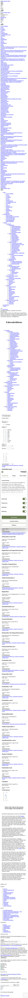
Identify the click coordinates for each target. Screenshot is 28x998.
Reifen (8, 394)
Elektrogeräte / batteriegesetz (9, 898)
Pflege (8, 390)
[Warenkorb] (2, 11)
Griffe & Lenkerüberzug (12, 403)
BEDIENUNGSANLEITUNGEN (10, 912)
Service (4, 924)
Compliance (5, 904)
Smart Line (9, 381)
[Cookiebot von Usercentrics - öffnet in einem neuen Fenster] (20, 472)
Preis (3, 444)
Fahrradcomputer (11, 365)
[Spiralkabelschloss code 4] (14, 737)
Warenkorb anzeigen (5, 995)
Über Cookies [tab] (23, 475)
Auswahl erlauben (14, 521)
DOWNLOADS (6, 914)
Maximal (7, 448)
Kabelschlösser (14, 240)
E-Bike (20, 848)
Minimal (7, 445)
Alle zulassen (14, 517)
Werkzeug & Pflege (9, 386)
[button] (4, 192)
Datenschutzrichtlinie (5, 945)
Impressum (5, 903)
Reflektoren (13, 231)
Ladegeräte (9, 409)
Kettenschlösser (14, 238)
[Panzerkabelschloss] (14, 616)
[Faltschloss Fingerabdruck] (14, 561)
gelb (8, 432)
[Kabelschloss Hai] (14, 657)
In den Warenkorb (5, 531)
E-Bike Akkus (10, 407)
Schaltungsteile (10, 399)
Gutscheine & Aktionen (8, 892)
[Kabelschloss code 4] (14, 697)
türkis (9, 441)
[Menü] (2, 3)
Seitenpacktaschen (15, 246)
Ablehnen (14, 525)
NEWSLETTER (7, 931)
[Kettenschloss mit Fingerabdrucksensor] (14, 630)
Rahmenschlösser (15, 237)
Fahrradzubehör (6, 928)
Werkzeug (9, 387)
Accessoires (7, 330)
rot (8, 439)
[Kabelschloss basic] (14, 765)
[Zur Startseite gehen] (5, 1)
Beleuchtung (10, 331)
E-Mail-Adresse (4, 941)
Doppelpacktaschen (15, 245)
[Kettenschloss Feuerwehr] (14, 534)
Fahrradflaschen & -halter (12, 372)
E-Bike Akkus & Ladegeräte (11, 406)
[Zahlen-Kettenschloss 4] (14, 575)
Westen (13, 271)
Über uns (5, 888)
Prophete (8, 424)
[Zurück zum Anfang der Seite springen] (2, 987)
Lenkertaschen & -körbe (16, 243)
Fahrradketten (10, 398)
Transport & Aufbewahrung (11, 382)
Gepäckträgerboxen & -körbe (17, 244)
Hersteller (4, 422)
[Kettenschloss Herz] (14, 671)
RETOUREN (6, 918)
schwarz (9, 440)
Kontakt (5, 895)
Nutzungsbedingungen (16, 945)
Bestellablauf (6, 896)
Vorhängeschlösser (15, 239)
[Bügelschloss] (14, 589)
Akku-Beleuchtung (15, 228)
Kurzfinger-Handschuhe (16, 261)
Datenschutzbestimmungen (12, 948)
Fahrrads (22, 816)
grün (9, 435)
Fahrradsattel (10, 404)
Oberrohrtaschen (15, 248)
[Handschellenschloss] (14, 711)
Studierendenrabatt (7, 893)
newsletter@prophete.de (6, 955)
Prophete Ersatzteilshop (8, 920)
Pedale (8, 396)
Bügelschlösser (14, 236)
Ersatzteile (7, 392)
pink (9, 436)
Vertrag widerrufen (7, 905)
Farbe (3, 427)
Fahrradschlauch (10, 393)
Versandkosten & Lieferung (9, 897)
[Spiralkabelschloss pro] (14, 604)
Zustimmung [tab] (5, 475)
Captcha (2, 942)
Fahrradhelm (10, 360)
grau (9, 433)
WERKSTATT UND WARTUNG (10, 915)
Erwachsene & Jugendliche (17, 255)
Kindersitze (9, 383)
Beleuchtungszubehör (16, 232)
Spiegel (9, 401)
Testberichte (5, 930)
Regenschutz (14, 273)
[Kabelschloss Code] (14, 684)
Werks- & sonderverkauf (8, 890)
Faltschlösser (14, 234)
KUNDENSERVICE (8, 910)
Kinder (12, 256)
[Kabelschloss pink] (14, 466)
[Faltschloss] (14, 779)
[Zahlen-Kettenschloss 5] (14, 724)
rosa (8, 437)
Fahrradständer (10, 395)
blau (8, 431)
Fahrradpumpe (10, 388)
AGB (4, 901)
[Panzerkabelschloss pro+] (14, 644)
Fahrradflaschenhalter (16, 268)
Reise (4, 929)
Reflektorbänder (14, 272)
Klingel (9, 371)
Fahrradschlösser (11, 340)
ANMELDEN (3, 957)
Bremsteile (9, 400)
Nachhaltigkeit (6, 927)
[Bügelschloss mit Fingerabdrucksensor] (14, 547)
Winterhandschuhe (15, 263)
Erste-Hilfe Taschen (15, 250)
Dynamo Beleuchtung (16, 227)
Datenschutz (6, 902)
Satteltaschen (14, 251)
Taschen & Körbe (11, 348)
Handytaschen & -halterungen (17, 252)
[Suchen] (2, 9)
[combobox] (7, 985)
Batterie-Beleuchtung (16, 230)
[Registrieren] (1, 6)
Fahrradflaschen (14, 267)
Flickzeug (9, 389)
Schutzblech (10, 405)
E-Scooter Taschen (15, 249)
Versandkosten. (4, 979)
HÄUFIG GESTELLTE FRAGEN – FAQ (12, 911)
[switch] (24, 503)
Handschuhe (10, 366)
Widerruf (5, 899)
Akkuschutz (10, 410)
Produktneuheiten (7, 925)
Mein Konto (5, 309)
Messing (9, 429)
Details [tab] (14, 475)
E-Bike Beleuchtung (15, 226)
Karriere (5, 891)
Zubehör (13, 257)
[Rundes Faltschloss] (14, 751)
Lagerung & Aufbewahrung (13, 384)
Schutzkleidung (10, 376)
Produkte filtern (7, 415)
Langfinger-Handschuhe (16, 262)
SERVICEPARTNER (8, 917)
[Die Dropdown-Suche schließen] (17, 985)
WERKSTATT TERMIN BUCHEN (11, 916)
